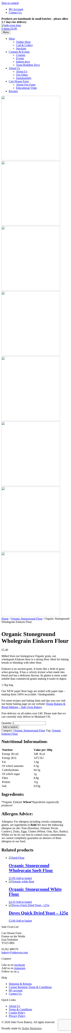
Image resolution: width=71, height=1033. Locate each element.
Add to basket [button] (24, 878)
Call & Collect (24, 45)
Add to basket (10, 727)
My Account (16, 9)
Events (20, 58)
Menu (6, 32)
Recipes (13, 91)
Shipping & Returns (20, 983)
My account (15, 990)
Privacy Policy (17, 1015)
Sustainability (23, 78)
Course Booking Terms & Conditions (30, 987)
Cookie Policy (17, 1012)
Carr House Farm (19, 81)
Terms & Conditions (20, 1009)
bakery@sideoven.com (14, 952)
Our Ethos (22, 74)
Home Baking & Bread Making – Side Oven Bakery (33, 705)
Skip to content (10, 3)
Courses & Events (19, 51)
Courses (20, 55)
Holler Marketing (32, 1028)
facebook (19, 964)
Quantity (6, 723)
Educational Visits (26, 87)
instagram (19, 968)
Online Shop (23, 41)
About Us (14, 68)
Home (5, 618)
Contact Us (15, 12)
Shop (12, 38)
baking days (23, 61)
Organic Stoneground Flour (26, 618)
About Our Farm (25, 84)
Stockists (21, 48)
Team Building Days (28, 64)
